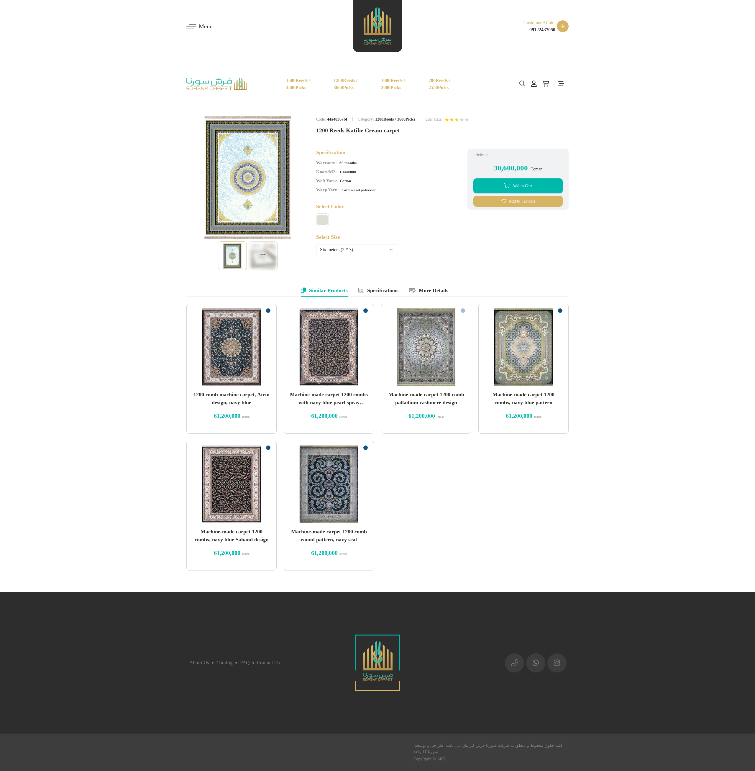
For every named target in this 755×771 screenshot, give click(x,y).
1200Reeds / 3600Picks (345, 84)
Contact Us (268, 662)
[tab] (324, 291)
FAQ (245, 662)
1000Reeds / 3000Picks (393, 84)
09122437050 (542, 29)
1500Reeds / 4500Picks (298, 84)
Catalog (224, 662)
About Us (199, 662)
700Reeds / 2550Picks (439, 84)
